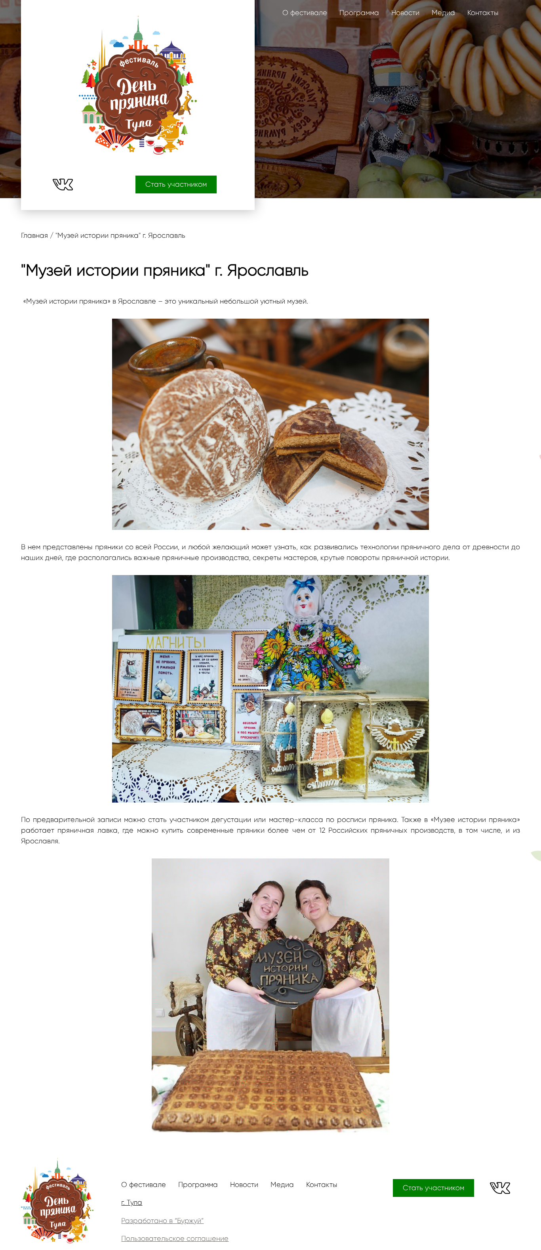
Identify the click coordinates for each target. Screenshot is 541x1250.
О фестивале (304, 13)
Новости (405, 13)
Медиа (443, 13)
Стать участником (176, 184)
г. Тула (131, 1202)
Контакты (483, 13)
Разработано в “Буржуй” (162, 1221)
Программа (359, 13)
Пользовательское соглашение (175, 1238)
